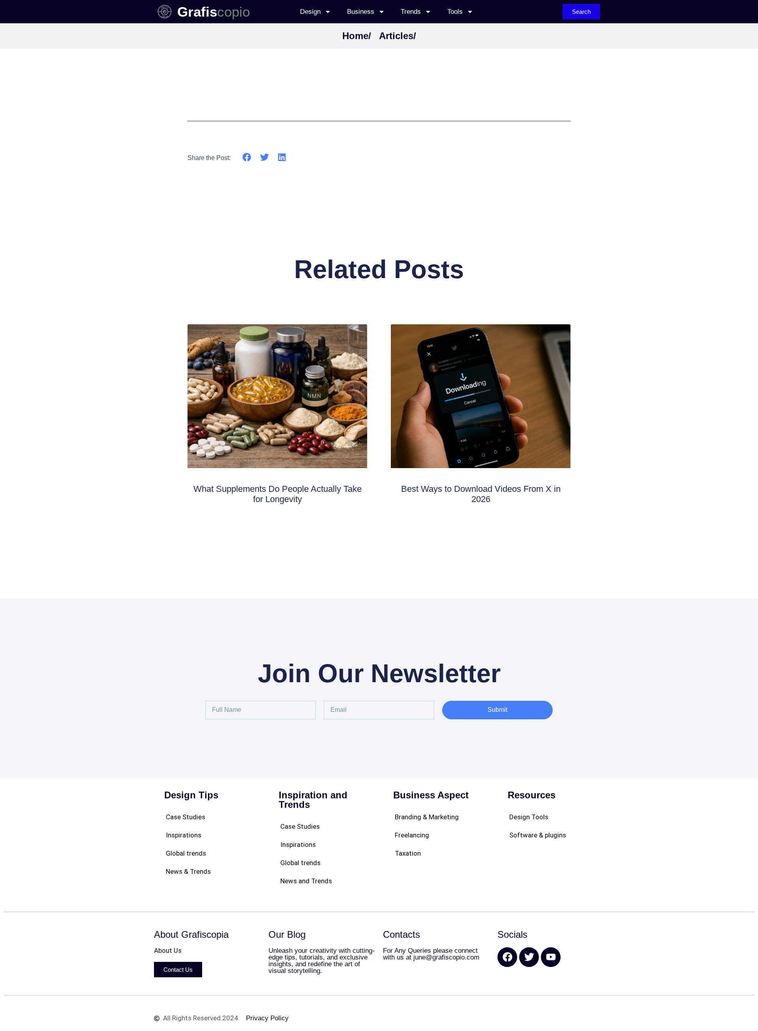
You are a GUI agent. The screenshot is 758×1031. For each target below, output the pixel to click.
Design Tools (528, 817)
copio (233, 11)
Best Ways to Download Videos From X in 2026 (481, 494)
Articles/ (397, 35)
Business (360, 11)
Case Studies (185, 817)
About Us (168, 950)
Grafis (197, 11)
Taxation (408, 853)
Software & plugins (537, 835)
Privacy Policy (267, 1018)
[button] (246, 157)
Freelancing (412, 835)
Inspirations (183, 835)
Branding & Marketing (427, 817)
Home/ (356, 35)
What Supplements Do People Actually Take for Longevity (277, 494)
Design (310, 11)
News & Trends (188, 871)
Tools (455, 11)
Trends (411, 11)
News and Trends (306, 881)
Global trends (186, 853)
